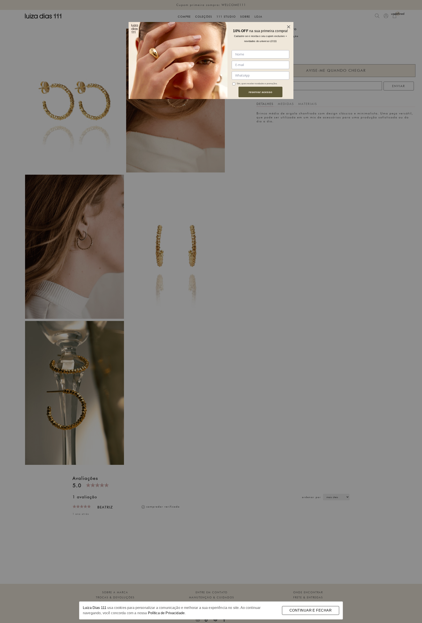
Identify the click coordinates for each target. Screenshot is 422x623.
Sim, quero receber (245, 83)
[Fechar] (288, 26)
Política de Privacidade (166, 613)
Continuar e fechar (310, 610)
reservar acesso (260, 92)
